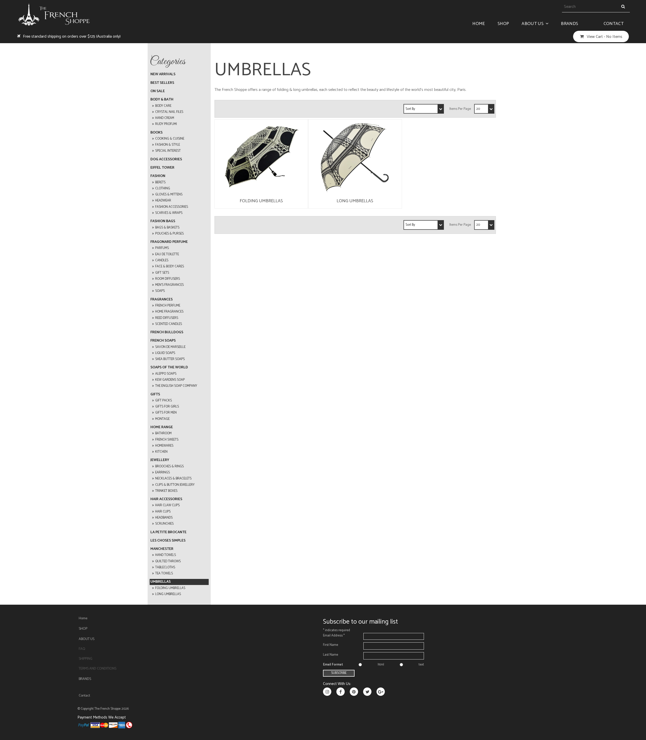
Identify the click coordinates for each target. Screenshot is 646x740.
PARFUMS (162, 248)
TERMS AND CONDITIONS (97, 669)
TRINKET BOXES (166, 491)
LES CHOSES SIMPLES (167, 541)
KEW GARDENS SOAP (170, 379)
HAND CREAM (164, 118)
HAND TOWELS (165, 555)
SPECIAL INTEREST (168, 151)
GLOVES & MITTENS (168, 194)
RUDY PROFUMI (166, 124)
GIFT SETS (162, 272)
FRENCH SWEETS (166, 439)
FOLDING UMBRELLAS (170, 588)
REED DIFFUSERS (166, 318)
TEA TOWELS (164, 573)
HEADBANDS (164, 517)
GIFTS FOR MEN (166, 412)
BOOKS (156, 133)
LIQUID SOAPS (165, 353)
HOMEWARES (164, 445)
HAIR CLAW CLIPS (167, 505)
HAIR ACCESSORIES (166, 499)
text (421, 664)
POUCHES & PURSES (169, 233)
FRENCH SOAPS (163, 341)
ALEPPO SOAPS (165, 373)
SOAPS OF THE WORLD (169, 367)
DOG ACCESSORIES (166, 159)
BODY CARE (163, 106)
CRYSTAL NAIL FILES (169, 112)
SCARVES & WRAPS (168, 213)
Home (478, 24)
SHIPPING (85, 659)
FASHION (157, 176)
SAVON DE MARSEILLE (170, 347)
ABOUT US (533, 24)
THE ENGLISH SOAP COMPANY (176, 386)
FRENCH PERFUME (167, 305)
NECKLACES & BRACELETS (173, 478)
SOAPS (160, 291)
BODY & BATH (161, 100)
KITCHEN (161, 451)
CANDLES (161, 260)
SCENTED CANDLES (168, 324)
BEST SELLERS (162, 83)
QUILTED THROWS (168, 561)
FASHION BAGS (162, 221)
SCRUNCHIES (164, 523)
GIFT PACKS (163, 400)
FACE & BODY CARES (169, 266)
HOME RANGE (161, 427)
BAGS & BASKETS (167, 227)
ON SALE (157, 91)
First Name (330, 645)
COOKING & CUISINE (169, 138)
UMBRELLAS (160, 582)
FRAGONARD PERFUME (169, 242)
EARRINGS (162, 472)
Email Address (334, 635)
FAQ (82, 649)
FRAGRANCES (161, 299)
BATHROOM (163, 433)
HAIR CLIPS (163, 511)
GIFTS (155, 394)
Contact (614, 24)
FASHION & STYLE (167, 144)
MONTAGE (162, 419)
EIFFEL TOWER (162, 168)
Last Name (330, 654)
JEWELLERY (159, 460)
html (381, 664)
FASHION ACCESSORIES (171, 207)
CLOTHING (162, 188)
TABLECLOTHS (165, 567)
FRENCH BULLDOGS (166, 332)
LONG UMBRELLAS (168, 594)
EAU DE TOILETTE (167, 254)
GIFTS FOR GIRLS (167, 406)
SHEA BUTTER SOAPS (170, 359)
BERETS (160, 182)
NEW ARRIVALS (162, 74)
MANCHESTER (161, 549)
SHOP (503, 24)
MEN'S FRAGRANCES (169, 285)
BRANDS (569, 24)
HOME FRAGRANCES (169, 311)
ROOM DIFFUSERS (167, 279)
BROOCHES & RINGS (169, 466)
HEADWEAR (163, 200)
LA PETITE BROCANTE (168, 532)
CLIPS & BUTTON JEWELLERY (175, 485)
